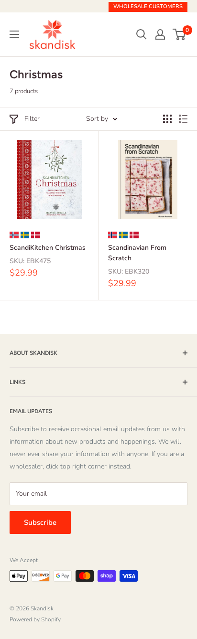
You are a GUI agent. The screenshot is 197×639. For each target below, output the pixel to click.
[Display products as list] (183, 119)
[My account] (160, 34)
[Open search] (141, 34)
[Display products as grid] (167, 119)
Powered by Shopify (35, 619)
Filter (32, 118)
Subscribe (40, 522)
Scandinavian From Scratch (137, 253)
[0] (180, 34)
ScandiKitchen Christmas (48, 247)
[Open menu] (14, 34)
